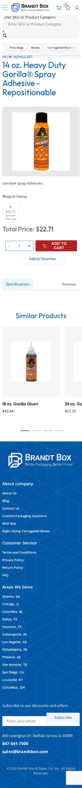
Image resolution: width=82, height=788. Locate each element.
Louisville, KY (12, 680)
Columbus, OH (13, 687)
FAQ (5, 575)
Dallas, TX (9, 619)
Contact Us (10, 508)
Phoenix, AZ (11, 657)
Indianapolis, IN (14, 634)
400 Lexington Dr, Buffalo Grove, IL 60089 (37, 735)
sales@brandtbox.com (25, 751)
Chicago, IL (10, 604)
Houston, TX (12, 627)
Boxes (35, 47)
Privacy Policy (13, 560)
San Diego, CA (13, 672)
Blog (5, 501)
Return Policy (12, 567)
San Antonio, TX (14, 664)
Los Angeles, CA (14, 642)
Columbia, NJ (12, 611)
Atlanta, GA (11, 596)
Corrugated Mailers (61, 47)
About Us (9, 493)
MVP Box (9, 523)
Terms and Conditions (19, 552)
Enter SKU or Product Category (29, 17)
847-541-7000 (15, 743)
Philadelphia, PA (14, 649)
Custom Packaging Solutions (24, 516)
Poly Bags (16, 47)
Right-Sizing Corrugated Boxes (26, 531)
